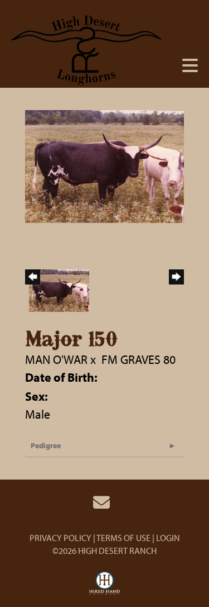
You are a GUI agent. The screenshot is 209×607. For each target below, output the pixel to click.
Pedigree (46, 445)
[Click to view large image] (104, 165)
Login (168, 537)
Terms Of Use (123, 537)
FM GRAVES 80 (138, 359)
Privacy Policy (60, 537)
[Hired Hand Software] (104, 583)
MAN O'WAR (56, 359)
